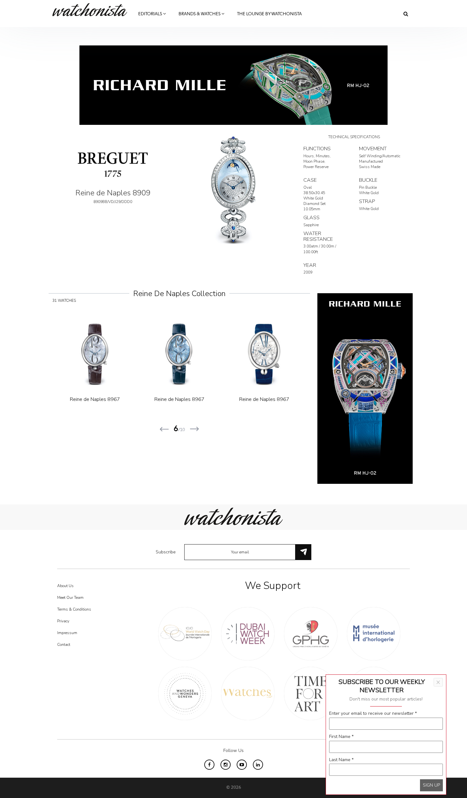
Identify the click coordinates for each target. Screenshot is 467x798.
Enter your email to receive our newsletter (373, 713)
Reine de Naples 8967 (95, 399)
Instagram (225, 765)
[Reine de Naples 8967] (95, 354)
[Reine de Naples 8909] (233, 189)
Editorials (150, 14)
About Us (65, 585)
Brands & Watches (200, 14)
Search (406, 13)
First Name (341, 737)
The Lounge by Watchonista (269, 14)
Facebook (209, 765)
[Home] (92, 9)
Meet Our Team (70, 597)
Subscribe (166, 552)
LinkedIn (258, 765)
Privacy (63, 621)
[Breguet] (113, 164)
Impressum (67, 632)
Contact (63, 644)
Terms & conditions (74, 609)
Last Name (341, 760)
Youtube (242, 765)
